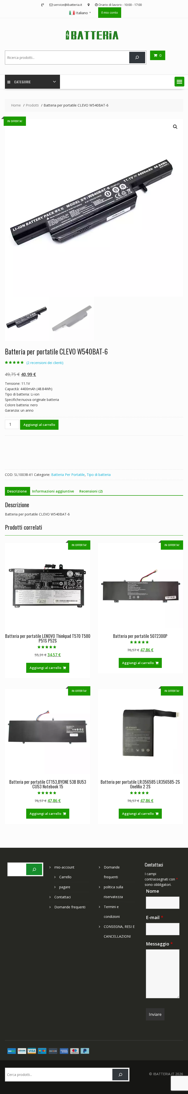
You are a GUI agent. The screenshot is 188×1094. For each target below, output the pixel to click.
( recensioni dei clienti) (44, 362)
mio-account (64, 867)
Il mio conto (109, 12)
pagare (64, 887)
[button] (179, 81)
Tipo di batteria (99, 474)
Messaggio (159, 944)
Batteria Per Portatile (68, 474)
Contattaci (62, 897)
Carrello (65, 877)
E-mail (154, 917)
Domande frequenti (69, 907)
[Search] (137, 57)
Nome (152, 891)
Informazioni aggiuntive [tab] (53, 491)
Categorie (22, 81)
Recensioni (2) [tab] (91, 491)
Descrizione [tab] (17, 491)
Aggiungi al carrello (39, 424)
